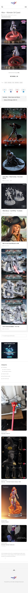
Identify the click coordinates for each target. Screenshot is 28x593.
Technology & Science (7, 371)
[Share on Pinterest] (17, 90)
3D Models (4, 367)
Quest (21, 82)
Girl (13, 82)
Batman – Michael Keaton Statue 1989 (11, 481)
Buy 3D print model (6, 16)
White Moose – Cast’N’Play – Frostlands (12, 210)
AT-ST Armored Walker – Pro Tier (11, 326)
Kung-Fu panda (13, 15)
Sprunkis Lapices (5, 433)
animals (9, 82)
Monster (17, 82)
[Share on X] (4, 90)
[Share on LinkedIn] (23, 90)
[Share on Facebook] (11, 90)
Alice (6, 82)
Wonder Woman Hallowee (7, 544)
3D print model (5, 373)
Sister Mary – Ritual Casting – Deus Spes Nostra (13, 177)
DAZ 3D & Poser (5, 378)
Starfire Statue (5, 522)
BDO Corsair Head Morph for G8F (11, 243)
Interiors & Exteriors (7, 369)
